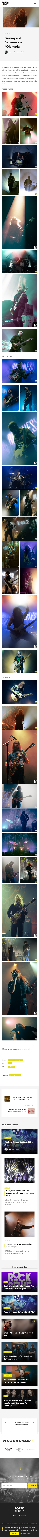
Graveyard (19, 1060)
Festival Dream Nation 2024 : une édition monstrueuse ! (23, 1098)
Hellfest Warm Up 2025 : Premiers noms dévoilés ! (17, 1111)
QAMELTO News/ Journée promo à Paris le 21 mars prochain (19, 1424)
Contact (22, 1516)
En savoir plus (25, 1533)
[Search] (31, 3)
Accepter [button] (15, 1533)
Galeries (7, 33)
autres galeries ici (23, 1049)
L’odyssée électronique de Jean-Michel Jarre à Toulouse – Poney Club (20, 1193)
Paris (10, 1063)
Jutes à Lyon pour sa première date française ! (19, 1245)
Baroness (11, 1060)
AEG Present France (15, 1075)
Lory (10, 52)
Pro (14, 1516)
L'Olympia (11, 1066)
